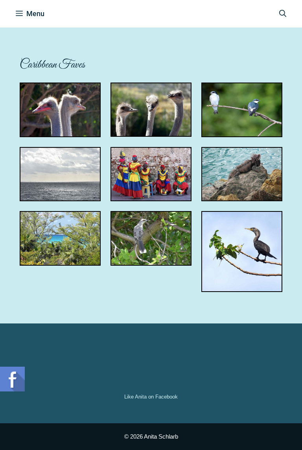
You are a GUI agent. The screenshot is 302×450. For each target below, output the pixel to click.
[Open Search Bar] (282, 14)
